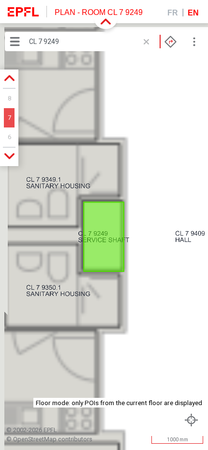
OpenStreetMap (35, 439)
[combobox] (103, 41)
